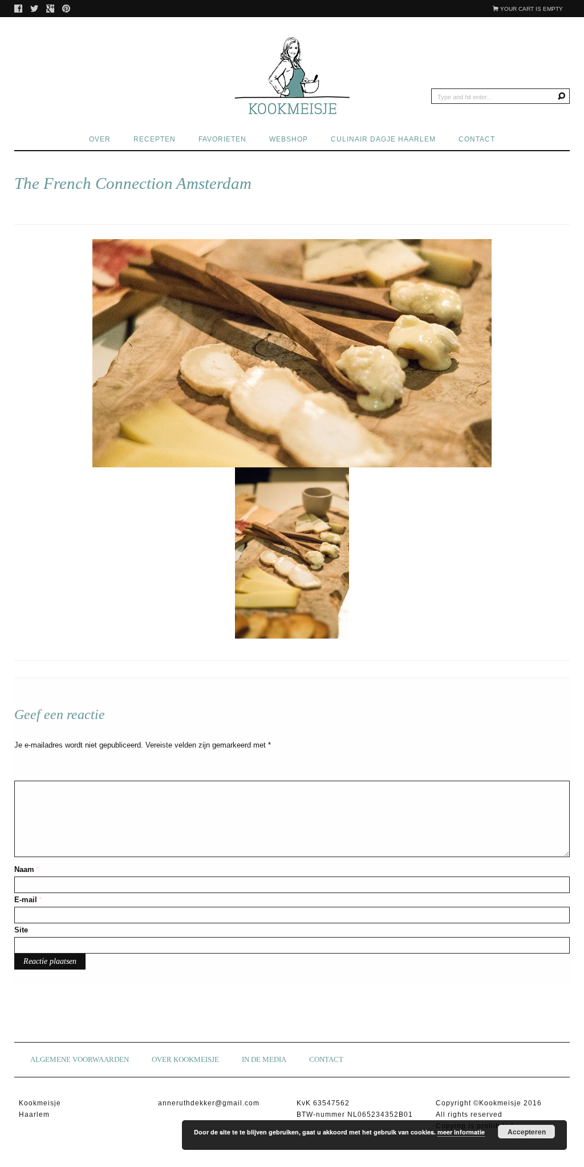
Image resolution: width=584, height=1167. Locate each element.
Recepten (154, 139)
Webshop (288, 139)
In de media (264, 1059)
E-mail (28, 899)
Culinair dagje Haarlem (383, 139)
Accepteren (527, 1131)
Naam (26, 869)
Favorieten (222, 139)
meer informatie (461, 1132)
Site (21, 930)
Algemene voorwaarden (79, 1059)
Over (100, 139)
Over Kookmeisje (185, 1059)
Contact (477, 139)
